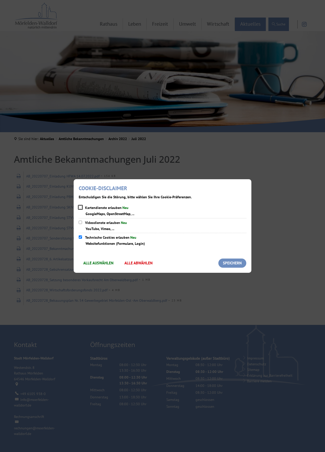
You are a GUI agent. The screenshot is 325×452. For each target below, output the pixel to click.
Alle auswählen (98, 263)
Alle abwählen (138, 263)
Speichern (232, 263)
